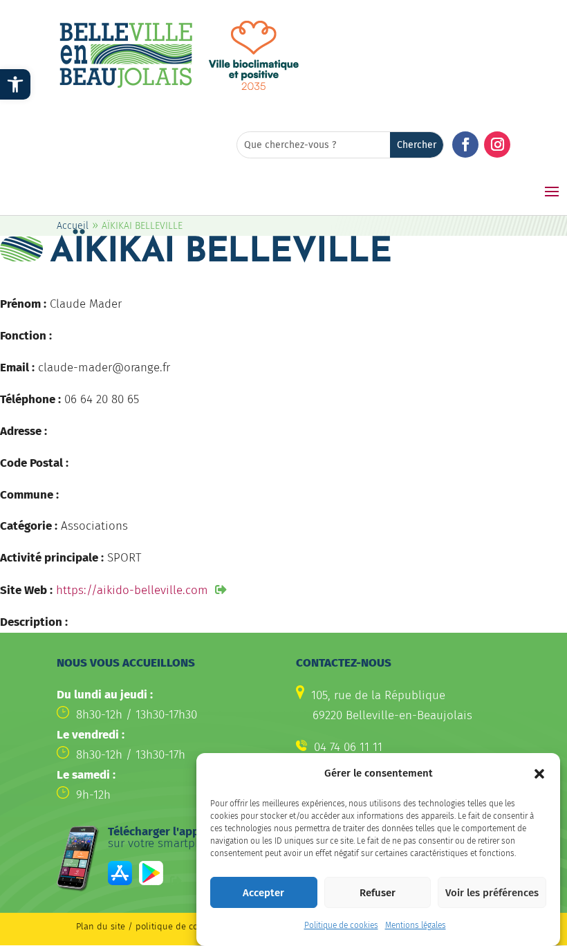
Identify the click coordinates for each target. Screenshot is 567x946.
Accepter (263, 893)
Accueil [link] (73, 226)
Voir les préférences (492, 893)
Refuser (378, 893)
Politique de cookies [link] (341, 925)
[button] (539, 774)
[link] (15, 84)
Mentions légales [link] (415, 925)
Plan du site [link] (100, 926)
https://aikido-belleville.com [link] (132, 590)
